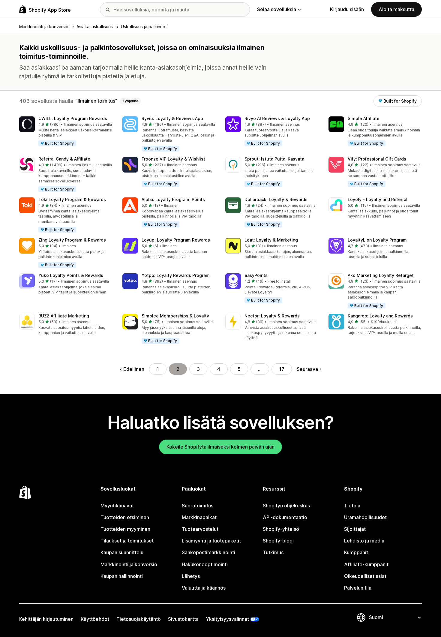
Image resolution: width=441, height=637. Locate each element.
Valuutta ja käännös (204, 588)
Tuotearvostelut (200, 529)
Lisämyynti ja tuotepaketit (211, 541)
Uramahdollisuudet (365, 517)
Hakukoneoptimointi (205, 564)
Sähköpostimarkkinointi (208, 552)
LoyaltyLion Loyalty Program (377, 239)
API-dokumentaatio (285, 517)
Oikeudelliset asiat (365, 576)
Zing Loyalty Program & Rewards (72, 239)
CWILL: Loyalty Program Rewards (72, 118)
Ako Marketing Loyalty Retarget (381, 275)
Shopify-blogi (278, 541)
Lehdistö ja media (364, 541)
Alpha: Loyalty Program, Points (173, 199)
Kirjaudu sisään (347, 9)
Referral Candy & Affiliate (64, 158)
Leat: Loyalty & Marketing (271, 239)
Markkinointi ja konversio (128, 564)
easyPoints (256, 275)
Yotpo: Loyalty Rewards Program (176, 275)
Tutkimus (273, 552)
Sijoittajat (355, 529)
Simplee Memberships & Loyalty (175, 315)
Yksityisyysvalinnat (227, 619)
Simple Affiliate (364, 118)
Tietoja (352, 506)
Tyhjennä (130, 101)
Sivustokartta (183, 619)
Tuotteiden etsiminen (124, 517)
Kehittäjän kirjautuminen (46, 619)
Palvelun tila (357, 588)
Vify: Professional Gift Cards (377, 158)
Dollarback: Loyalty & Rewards (276, 199)
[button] (66, 131)
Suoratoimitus (197, 506)
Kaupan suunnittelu (121, 552)
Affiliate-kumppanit (366, 564)
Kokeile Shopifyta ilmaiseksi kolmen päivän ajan (220, 447)
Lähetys (191, 576)
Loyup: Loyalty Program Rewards (176, 239)
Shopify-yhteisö (281, 529)
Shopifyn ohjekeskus (286, 506)
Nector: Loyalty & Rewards (272, 315)
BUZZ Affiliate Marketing (63, 315)
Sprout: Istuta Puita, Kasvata (274, 158)
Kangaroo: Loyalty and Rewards (380, 315)
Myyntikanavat (117, 506)
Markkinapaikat (199, 517)
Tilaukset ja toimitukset (127, 541)
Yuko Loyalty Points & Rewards (70, 275)
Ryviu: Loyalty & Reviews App (172, 118)
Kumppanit (356, 552)
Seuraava (307, 369)
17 (281, 369)
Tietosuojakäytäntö (138, 619)
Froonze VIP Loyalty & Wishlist (173, 158)
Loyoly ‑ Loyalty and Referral (377, 199)
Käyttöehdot (95, 619)
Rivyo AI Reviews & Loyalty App (277, 118)
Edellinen (133, 369)
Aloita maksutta (396, 9)
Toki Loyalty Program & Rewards (72, 199)
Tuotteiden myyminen (125, 529)
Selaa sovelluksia (276, 9)
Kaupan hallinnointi (121, 576)
